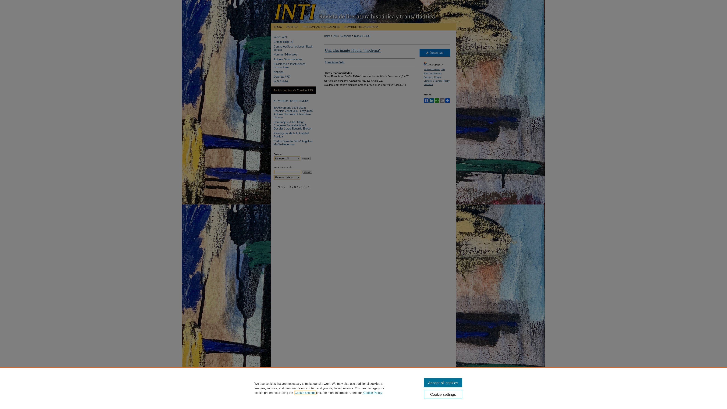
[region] (363, 388)
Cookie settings (305, 392)
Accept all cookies (443, 383)
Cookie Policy (372, 392)
